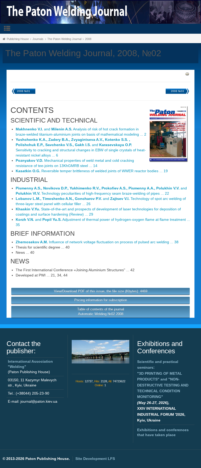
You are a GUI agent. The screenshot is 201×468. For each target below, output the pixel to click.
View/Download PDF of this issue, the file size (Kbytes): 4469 (100, 291)
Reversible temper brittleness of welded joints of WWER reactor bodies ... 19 (92, 171)
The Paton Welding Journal (64, 39)
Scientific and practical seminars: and (162, 379)
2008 (88, 39)
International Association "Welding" (30, 364)
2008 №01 (23, 91)
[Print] (187, 73)
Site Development (95, 459)
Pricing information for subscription (100, 300)
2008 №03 (177, 91)
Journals (37, 39)
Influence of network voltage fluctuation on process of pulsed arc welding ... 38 (97, 242)
